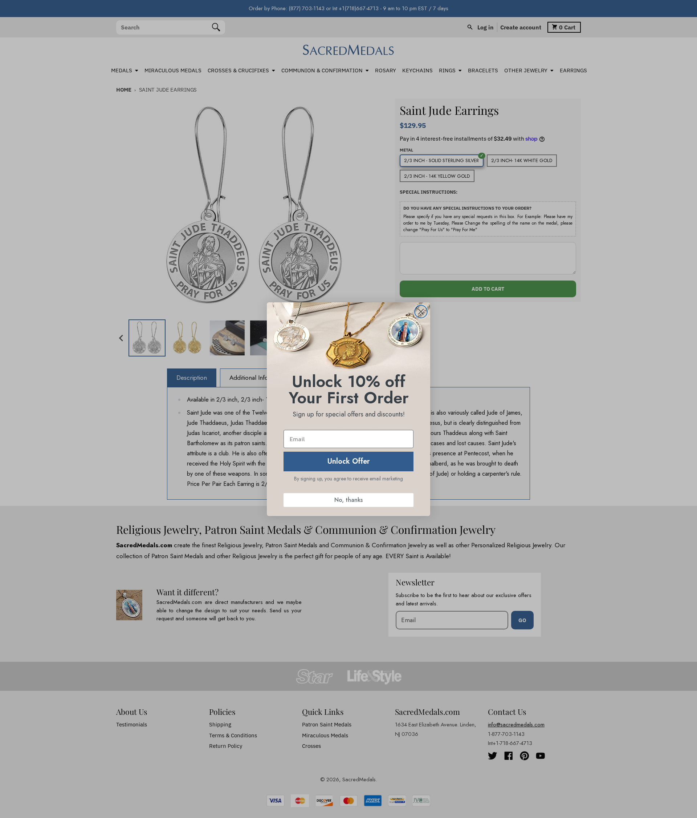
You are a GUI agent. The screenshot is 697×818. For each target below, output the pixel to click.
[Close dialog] (421, 311)
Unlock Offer (348, 461)
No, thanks (348, 500)
